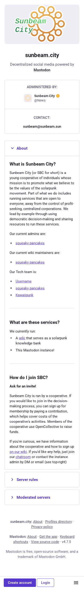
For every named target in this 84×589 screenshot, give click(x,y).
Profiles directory (58, 522)
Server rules (27, 479)
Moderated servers (33, 497)
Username (24, 281)
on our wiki (18, 452)
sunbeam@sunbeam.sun (42, 126)
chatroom (23, 457)
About (22, 148)
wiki (22, 338)
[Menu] (76, 582)
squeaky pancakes (30, 243)
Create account (20, 583)
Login (45, 583)
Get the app (48, 537)
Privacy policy (42, 527)
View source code (45, 542)
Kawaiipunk (24, 295)
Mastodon (42, 70)
